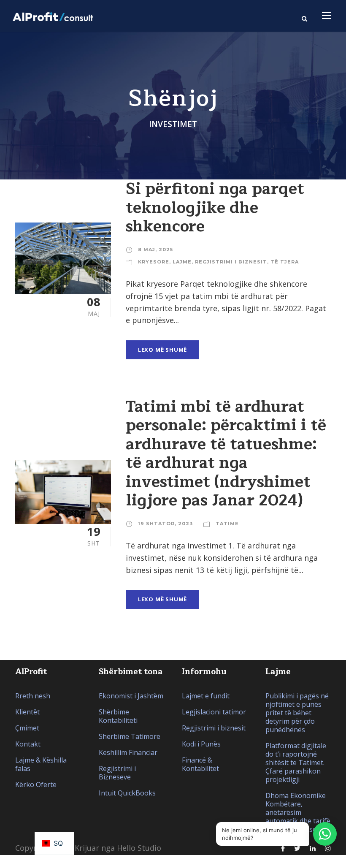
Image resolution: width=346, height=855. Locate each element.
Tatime (227, 524)
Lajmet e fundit (206, 695)
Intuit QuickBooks (127, 793)
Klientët (27, 712)
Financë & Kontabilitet (200, 764)
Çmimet (27, 728)
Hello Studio (139, 848)
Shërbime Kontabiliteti (118, 716)
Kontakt (28, 744)
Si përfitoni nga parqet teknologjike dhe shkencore (215, 207)
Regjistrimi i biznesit (231, 262)
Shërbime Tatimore (129, 736)
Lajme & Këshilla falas (41, 764)
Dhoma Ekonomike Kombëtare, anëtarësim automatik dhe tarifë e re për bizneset (297, 812)
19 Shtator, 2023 (165, 524)
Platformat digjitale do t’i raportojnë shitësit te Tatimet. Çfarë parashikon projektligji (295, 762)
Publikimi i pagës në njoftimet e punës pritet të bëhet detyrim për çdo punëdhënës (297, 712)
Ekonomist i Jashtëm (131, 695)
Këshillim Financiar (128, 752)
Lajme (182, 262)
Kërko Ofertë (36, 784)
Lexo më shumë (162, 349)
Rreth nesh (32, 695)
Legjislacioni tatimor (214, 712)
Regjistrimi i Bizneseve (117, 773)
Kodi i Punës (201, 744)
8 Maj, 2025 (155, 249)
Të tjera (284, 262)
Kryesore (153, 262)
